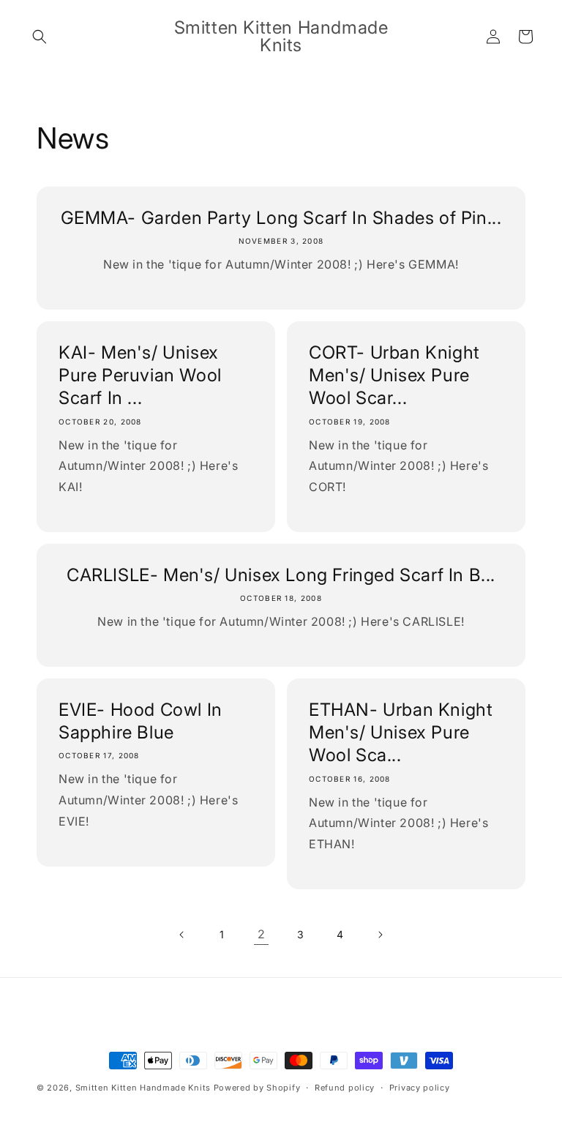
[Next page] (380, 935)
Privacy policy (419, 1087)
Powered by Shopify (257, 1087)
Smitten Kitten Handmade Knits (143, 1087)
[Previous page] (182, 935)
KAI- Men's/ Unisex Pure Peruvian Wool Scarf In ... (140, 375)
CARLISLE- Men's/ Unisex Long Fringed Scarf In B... (281, 575)
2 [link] (262, 934)
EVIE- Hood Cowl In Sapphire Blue (140, 721)
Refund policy (345, 1087)
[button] (39, 36)
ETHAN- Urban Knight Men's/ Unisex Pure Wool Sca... (400, 732)
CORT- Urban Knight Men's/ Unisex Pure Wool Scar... (394, 375)
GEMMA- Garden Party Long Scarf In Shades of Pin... (281, 217)
